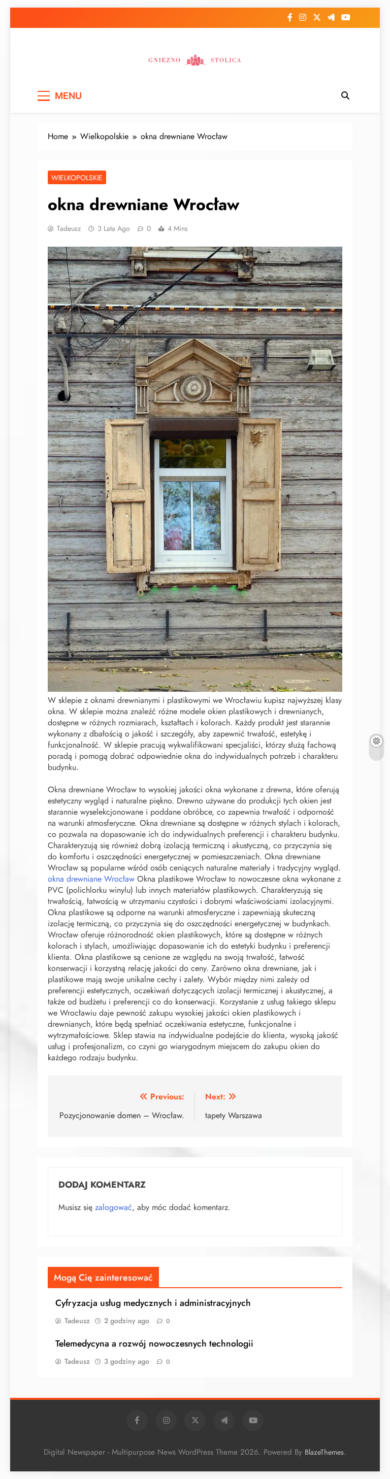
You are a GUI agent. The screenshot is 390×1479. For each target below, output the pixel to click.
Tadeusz (69, 228)
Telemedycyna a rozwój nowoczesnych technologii (154, 1343)
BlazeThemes (324, 1452)
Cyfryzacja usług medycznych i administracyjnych (153, 1302)
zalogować (113, 1207)
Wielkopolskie (77, 178)
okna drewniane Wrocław (91, 879)
